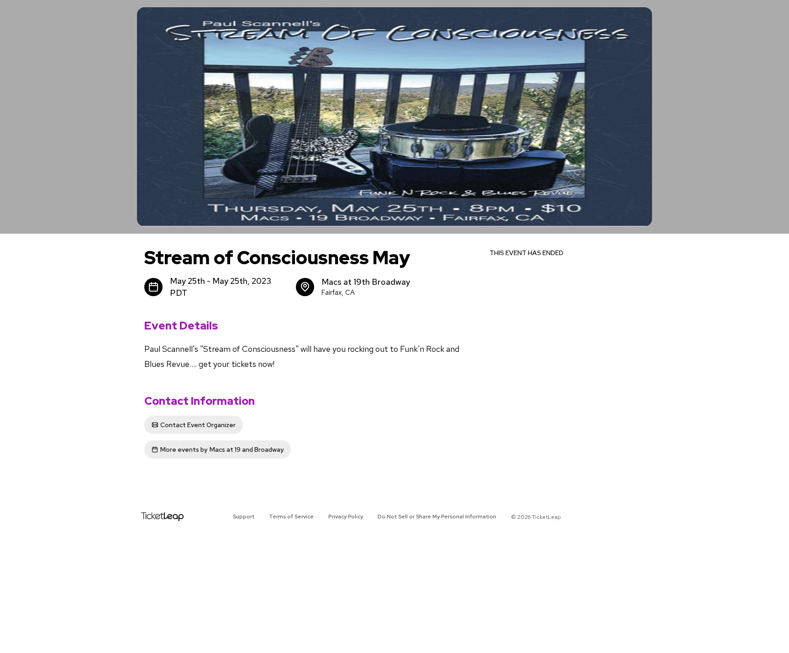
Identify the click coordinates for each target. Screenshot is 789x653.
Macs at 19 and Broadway (222, 449)
